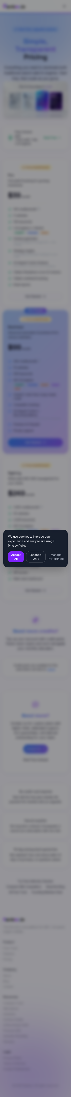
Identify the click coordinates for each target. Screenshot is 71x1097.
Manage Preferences (56, 556)
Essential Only (36, 556)
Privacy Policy (17, 545)
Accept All (16, 556)
